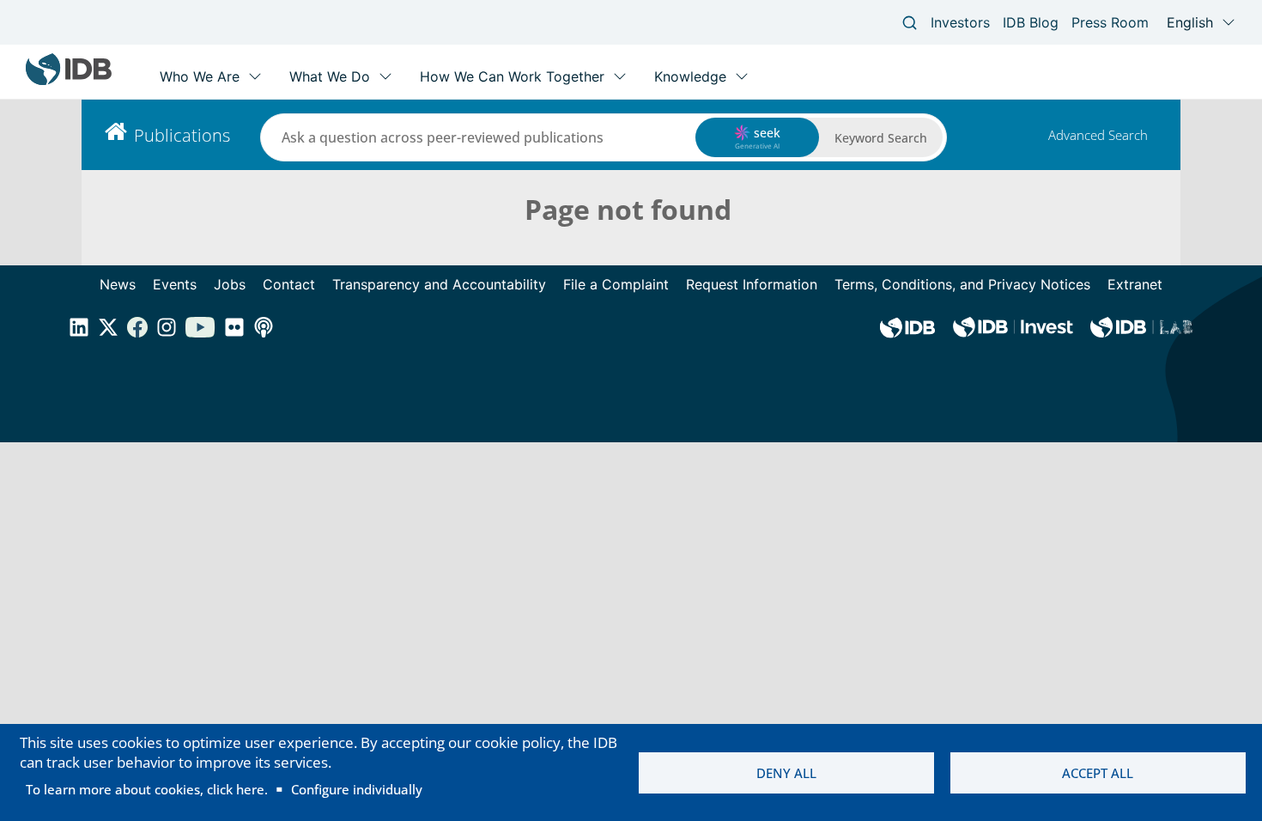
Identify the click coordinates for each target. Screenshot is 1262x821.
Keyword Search (880, 138)
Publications (182, 135)
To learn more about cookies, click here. (147, 789)
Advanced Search (1098, 134)
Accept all (1097, 772)
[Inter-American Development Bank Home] (69, 81)
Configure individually (356, 789)
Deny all (786, 772)
